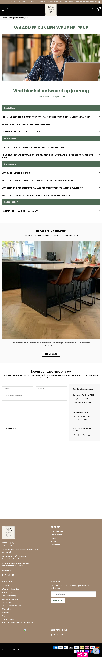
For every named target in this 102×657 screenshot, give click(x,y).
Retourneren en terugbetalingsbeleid (18, 622)
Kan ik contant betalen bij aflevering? (22, 132)
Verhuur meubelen (10, 599)
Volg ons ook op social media (82, 429)
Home (4, 18)
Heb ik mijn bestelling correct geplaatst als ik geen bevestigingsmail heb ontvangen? (46, 117)
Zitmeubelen (56, 535)
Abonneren (58, 601)
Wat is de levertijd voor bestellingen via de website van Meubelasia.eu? (38, 180)
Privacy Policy (8, 619)
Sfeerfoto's (6, 609)
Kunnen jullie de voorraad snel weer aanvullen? (27, 124)
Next (98, 296)
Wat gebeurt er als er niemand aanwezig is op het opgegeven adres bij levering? (42, 188)
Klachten (6, 612)
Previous (3, 296)
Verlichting (55, 545)
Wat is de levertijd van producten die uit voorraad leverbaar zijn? (36, 195)
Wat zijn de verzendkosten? (16, 173)
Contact (5, 585)
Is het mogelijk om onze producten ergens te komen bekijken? (33, 147)
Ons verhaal (7, 602)
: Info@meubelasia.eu (17, 559)
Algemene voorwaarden (13, 616)
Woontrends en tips (10, 589)
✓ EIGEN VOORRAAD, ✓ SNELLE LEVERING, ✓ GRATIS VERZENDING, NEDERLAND (51, 2)
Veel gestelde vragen (11, 606)
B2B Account (7, 592)
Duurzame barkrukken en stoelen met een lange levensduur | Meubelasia (51, 342)
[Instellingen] (92, 10)
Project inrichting (9, 596)
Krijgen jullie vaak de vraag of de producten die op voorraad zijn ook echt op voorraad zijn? (48, 156)
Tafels (53, 541)
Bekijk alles (51, 354)
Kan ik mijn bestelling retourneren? (20, 211)
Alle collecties (57, 531)
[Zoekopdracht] (8, 10)
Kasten (54, 538)
